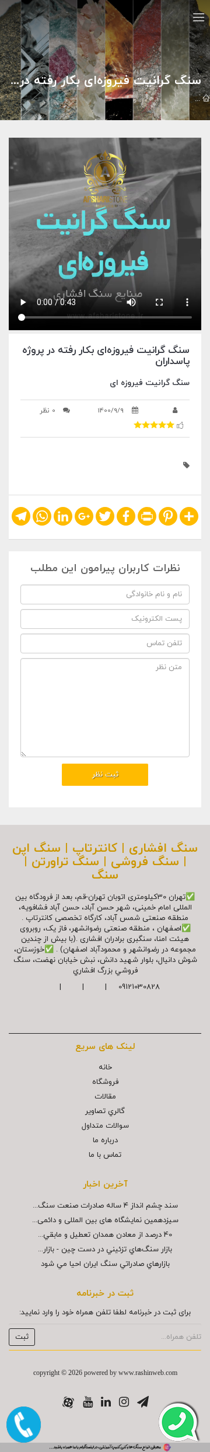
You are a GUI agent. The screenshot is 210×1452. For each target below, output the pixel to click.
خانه (105, 1067)
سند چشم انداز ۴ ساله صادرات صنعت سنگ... (105, 1206)
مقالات (105, 1096)
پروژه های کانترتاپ (104, 99)
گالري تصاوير (105, 1111)
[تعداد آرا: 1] (138, 424)
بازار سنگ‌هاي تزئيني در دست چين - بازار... (105, 1249)
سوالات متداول (105, 1126)
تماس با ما (105, 1155)
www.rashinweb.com (147, 1373)
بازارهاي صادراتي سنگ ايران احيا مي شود (105, 1264)
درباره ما (105, 1140)
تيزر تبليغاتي (168, 99)
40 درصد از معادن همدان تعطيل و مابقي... (105, 1235)
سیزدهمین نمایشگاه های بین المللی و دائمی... (105, 1220)
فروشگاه (105, 1082)
